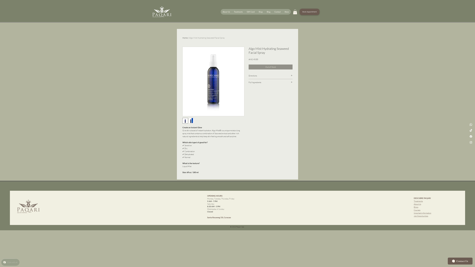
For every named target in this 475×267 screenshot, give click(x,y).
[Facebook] (471, 136)
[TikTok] (471, 130)
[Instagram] (471, 142)
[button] (295, 11)
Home (185, 38)
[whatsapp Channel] (471, 124)
